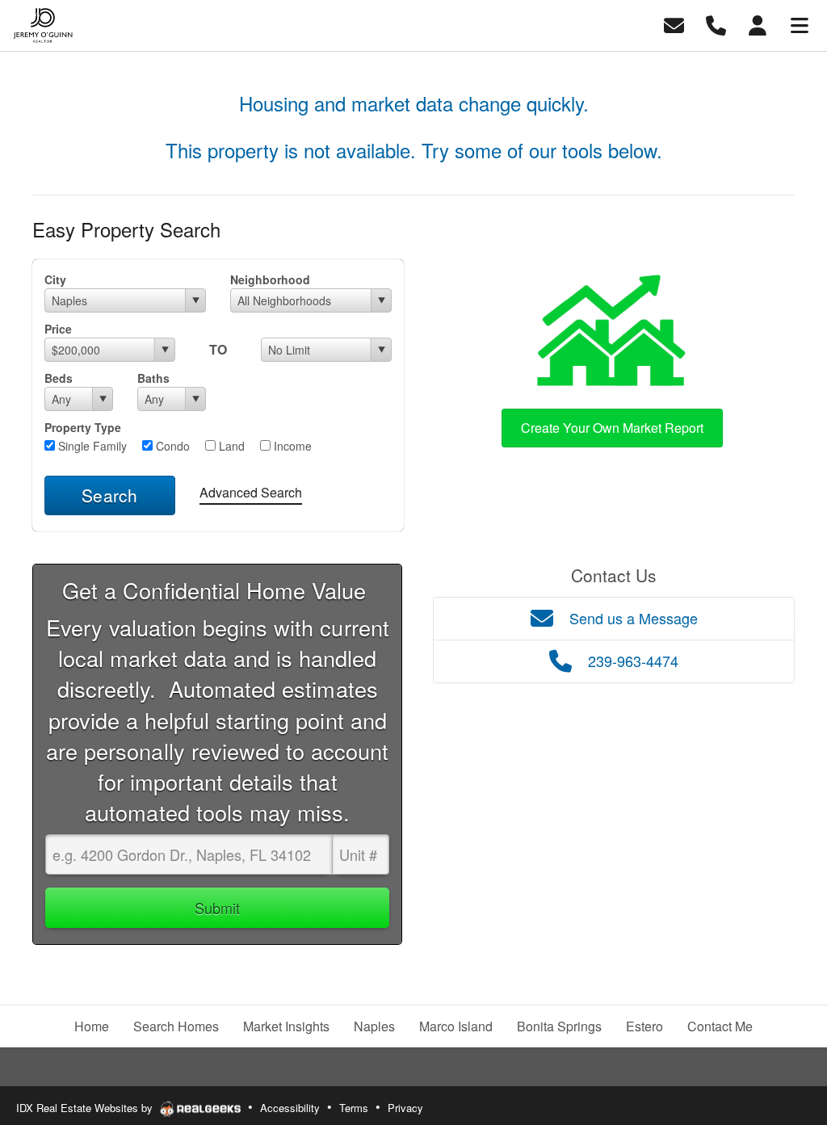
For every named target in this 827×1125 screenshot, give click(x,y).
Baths (153, 378)
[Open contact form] (674, 24)
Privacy (405, 1107)
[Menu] (799, 24)
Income (291, 446)
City (55, 279)
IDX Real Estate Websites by (86, 1107)
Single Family (91, 446)
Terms (353, 1107)
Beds (58, 378)
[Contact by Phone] (716, 24)
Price (58, 329)
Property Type (82, 427)
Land (230, 446)
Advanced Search (250, 492)
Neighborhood (270, 279)
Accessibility (290, 1107)
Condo (171, 446)
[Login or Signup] (757, 24)
